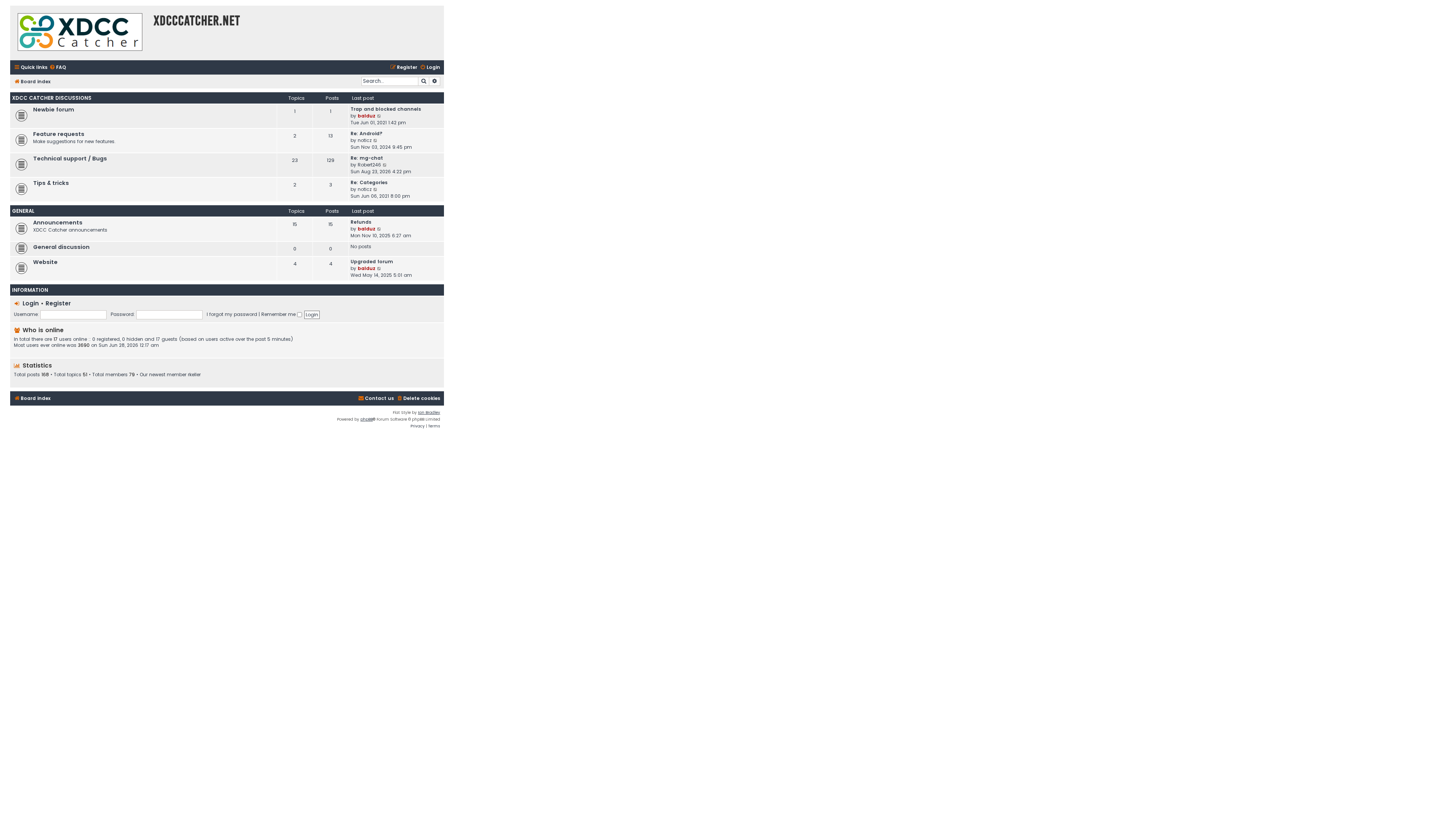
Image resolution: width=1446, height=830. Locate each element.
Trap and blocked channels (386, 109)
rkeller (194, 375)
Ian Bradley (429, 412)
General (23, 211)
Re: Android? (367, 133)
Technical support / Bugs (70, 158)
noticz (365, 140)
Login (31, 303)
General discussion (61, 247)
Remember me (279, 314)
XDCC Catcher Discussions (52, 98)
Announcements (57, 222)
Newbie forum (53, 109)
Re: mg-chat (367, 158)
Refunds (361, 222)
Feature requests (58, 134)
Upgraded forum (372, 261)
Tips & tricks (51, 183)
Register (58, 303)
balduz (366, 116)
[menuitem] (57, 68)
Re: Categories (369, 182)
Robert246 (369, 165)
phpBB (366, 419)
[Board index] (80, 33)
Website (45, 262)
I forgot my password (232, 314)
